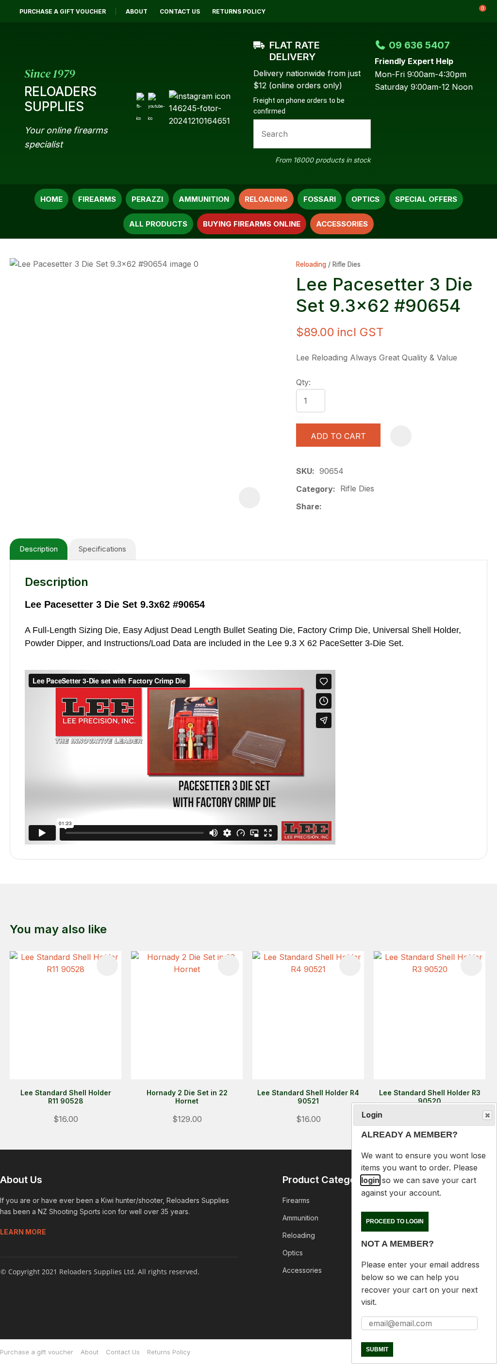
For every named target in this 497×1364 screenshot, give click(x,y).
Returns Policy (238, 11)
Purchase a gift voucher (62, 11)
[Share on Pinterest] (373, 507)
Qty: (303, 382)
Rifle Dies (346, 264)
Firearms (97, 199)
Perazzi (147, 199)
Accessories (342, 223)
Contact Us (180, 11)
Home (51, 199)
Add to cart (338, 436)
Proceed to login (395, 1221)
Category (314, 489)
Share (307, 506)
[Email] (357, 507)
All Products (158, 223)
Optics (365, 199)
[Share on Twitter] (342, 506)
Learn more (23, 1232)
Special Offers (426, 199)
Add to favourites (107, 965)
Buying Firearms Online (251, 223)
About (137, 11)
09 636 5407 (419, 45)
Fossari (319, 199)
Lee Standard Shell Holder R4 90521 (308, 1096)
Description (38, 548)
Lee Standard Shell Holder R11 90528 (65, 1096)
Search (359, 133)
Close (487, 1115)
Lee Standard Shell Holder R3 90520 (429, 1096)
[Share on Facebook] (328, 507)
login (370, 1180)
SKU (304, 471)
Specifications (102, 548)
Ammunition (204, 199)
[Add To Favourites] (401, 436)
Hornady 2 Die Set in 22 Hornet (187, 1096)
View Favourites (452, 11)
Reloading (266, 199)
